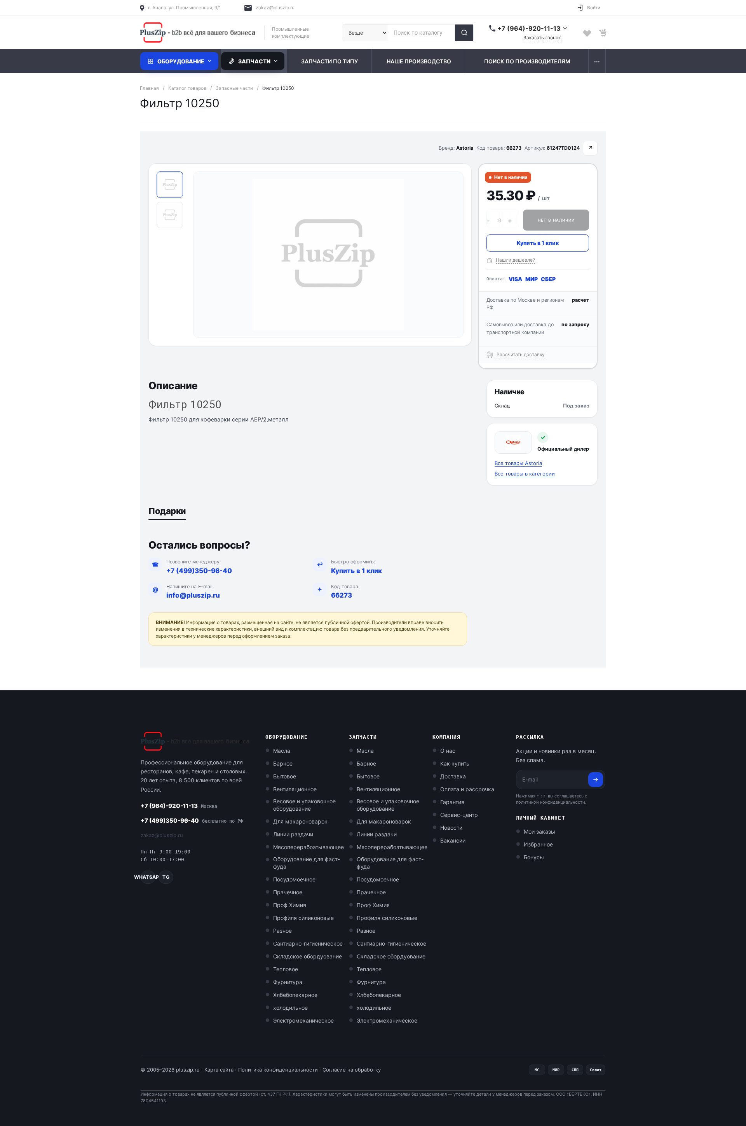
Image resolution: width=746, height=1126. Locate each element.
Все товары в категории (525, 473)
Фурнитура (287, 982)
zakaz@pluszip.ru (275, 7)
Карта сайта (219, 1070)
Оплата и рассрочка (467, 789)
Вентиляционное (295, 789)
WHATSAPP (148, 877)
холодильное (290, 1007)
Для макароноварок (300, 821)
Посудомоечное (294, 879)
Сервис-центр (459, 814)
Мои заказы (539, 831)
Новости (451, 827)
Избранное (538, 844)
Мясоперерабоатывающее (308, 847)
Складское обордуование (307, 956)
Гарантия (452, 802)
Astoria (464, 148)
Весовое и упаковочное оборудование (304, 805)
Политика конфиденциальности (278, 1070)
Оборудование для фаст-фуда (306, 863)
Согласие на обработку (351, 1070)
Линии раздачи (293, 834)
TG (165, 877)
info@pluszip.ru (193, 595)
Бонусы (534, 857)
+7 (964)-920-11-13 (179, 806)
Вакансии (452, 840)
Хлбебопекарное (295, 994)
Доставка (453, 776)
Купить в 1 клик (538, 243)
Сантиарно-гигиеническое (308, 943)
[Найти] (464, 32)
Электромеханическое (303, 1020)
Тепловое (285, 969)
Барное (283, 763)
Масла (281, 750)
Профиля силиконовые (303, 917)
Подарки (167, 511)
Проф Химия (289, 905)
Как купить (454, 763)
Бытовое (284, 776)
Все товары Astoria (518, 463)
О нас (447, 750)
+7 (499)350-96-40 (199, 571)
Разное (282, 930)
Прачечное (287, 892)
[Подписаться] (595, 779)
